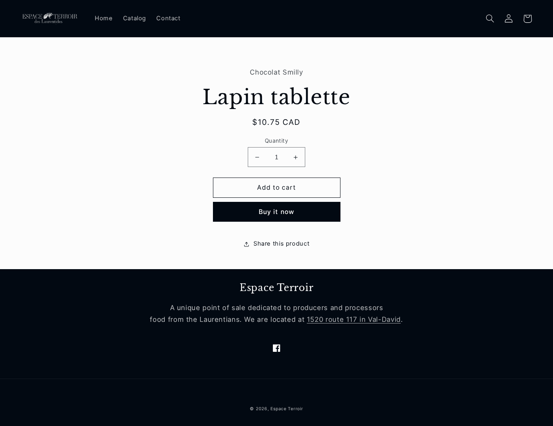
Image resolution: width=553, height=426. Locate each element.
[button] (490, 18)
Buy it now (276, 212)
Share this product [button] (281, 244)
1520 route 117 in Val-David (354, 319)
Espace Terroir (286, 408)
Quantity (276, 140)
